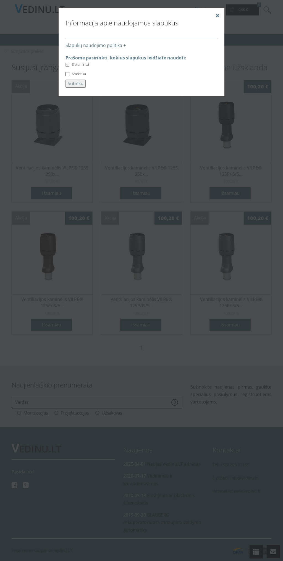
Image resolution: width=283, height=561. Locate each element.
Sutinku (75, 83)
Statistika (79, 73)
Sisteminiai (80, 64)
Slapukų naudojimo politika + (95, 45)
